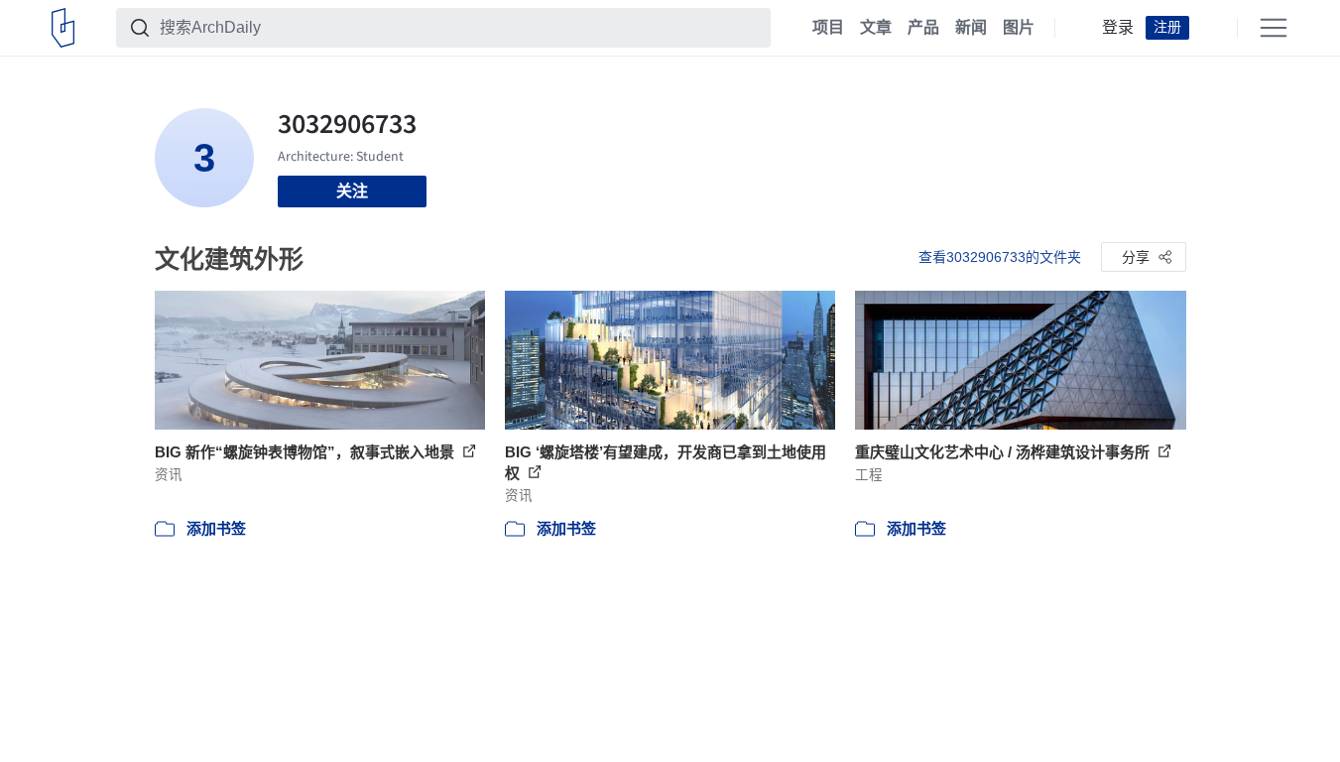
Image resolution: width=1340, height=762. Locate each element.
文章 (876, 28)
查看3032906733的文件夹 (999, 257)
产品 (923, 28)
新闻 (971, 28)
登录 (1118, 28)
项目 (828, 28)
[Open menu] (1273, 28)
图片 (1019, 28)
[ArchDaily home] (63, 28)
